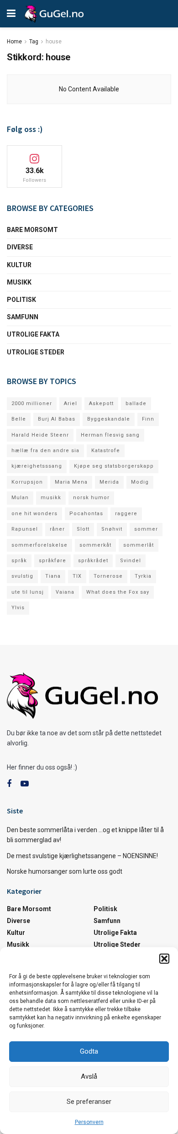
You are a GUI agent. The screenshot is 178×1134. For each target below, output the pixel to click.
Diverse (20, 247)
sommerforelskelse (39, 545)
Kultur (19, 265)
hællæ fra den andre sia (45, 451)
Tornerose (108, 576)
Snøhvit (111, 529)
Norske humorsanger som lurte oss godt (64, 871)
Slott (83, 529)
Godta (89, 1051)
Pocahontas (86, 514)
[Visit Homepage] (54, 14)
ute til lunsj (27, 592)
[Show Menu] (11, 13)
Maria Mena (71, 482)
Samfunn (22, 317)
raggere (126, 514)
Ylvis (18, 608)
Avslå (89, 1076)
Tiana (53, 576)
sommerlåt (138, 545)
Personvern (89, 1122)
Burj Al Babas (56, 419)
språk (19, 561)
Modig (140, 482)
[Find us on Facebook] (9, 784)
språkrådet (93, 561)
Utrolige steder (35, 352)
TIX (77, 576)
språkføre (52, 561)
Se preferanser (89, 1101)
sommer (146, 529)
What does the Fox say (117, 592)
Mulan (20, 498)
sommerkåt (95, 545)
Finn (148, 419)
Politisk (21, 299)
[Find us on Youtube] (25, 784)
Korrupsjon (27, 482)
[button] (164, 958)
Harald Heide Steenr (40, 435)
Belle (18, 419)
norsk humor (91, 498)
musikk (51, 498)
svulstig (22, 576)
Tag (33, 41)
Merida (109, 482)
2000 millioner (31, 403)
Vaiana (65, 592)
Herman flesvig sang (110, 435)
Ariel (70, 403)
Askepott (101, 403)
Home (14, 41)
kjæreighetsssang (36, 466)
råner (57, 529)
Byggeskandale (108, 419)
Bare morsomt (32, 229)
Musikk (19, 282)
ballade (136, 403)
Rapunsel (24, 529)
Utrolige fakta (33, 334)
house (54, 41)
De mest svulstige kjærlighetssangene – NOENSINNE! (82, 856)
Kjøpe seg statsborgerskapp (114, 466)
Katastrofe (105, 451)
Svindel (130, 561)
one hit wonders (34, 514)
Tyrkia (143, 576)
